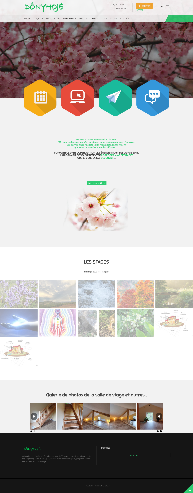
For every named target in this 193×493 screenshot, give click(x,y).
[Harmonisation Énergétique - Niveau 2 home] (19, 323)
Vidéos (113, 18)
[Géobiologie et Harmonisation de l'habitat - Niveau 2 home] (174, 323)
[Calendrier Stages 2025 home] (96, 294)
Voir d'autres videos (96, 183)
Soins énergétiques (73, 18)
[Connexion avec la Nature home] (135, 294)
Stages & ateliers (51, 18)
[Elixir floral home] (135, 323)
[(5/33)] (150, 416)
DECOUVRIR (107, 158)
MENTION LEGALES (102, 486)
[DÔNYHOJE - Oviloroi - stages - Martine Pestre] (44, 7)
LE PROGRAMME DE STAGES (117, 155)
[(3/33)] (96, 416)
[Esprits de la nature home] (96, 323)
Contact (124, 18)
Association (92, 18)
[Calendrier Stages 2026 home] (19, 294)
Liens (104, 18)
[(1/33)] (43, 416)
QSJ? (37, 18)
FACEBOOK (89, 486)
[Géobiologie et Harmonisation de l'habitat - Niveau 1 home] (19, 353)
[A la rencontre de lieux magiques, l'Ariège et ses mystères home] (57, 294)
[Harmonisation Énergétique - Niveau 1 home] (57, 323)
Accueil (28, 18)
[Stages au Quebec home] (174, 294)
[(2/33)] (70, 416)
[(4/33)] (123, 416)
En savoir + (93, 54)
